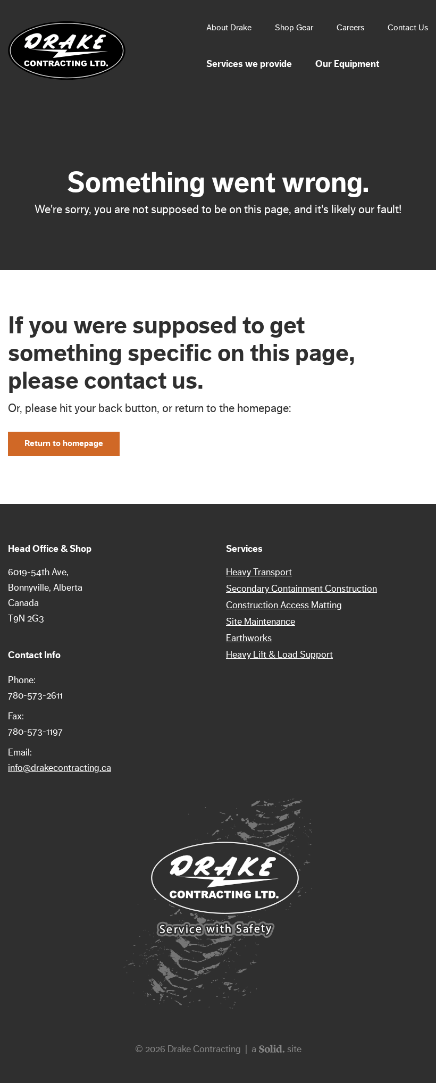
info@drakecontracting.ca (59, 768)
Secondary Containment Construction (301, 588)
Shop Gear (294, 27)
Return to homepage (63, 443)
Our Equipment (347, 64)
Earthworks (249, 638)
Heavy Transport (259, 572)
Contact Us (408, 27)
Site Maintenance (260, 621)
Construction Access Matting (284, 605)
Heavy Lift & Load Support (279, 654)
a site (276, 1049)
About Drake (228, 27)
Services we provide (249, 64)
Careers (350, 27)
